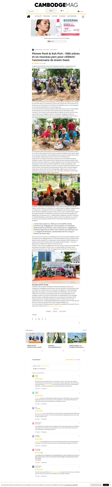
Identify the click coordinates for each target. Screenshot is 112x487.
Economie (34, 314)
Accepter (106, 485)
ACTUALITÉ (38, 16)
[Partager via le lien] (42, 319)
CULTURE (54, 16)
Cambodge (48, 311)
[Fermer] (110, 485)
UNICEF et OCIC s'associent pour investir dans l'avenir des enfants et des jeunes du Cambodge (34, 346)
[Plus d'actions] (79, 49)
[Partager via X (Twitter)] (35, 319)
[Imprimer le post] (45, 319)
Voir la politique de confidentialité (71, 485)
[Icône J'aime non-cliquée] (36, 388)
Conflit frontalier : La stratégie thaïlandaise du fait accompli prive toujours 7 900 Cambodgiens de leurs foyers (76, 346)
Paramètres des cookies (96, 485)
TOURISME (62, 16)
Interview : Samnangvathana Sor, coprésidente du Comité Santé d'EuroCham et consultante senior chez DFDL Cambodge (55, 346)
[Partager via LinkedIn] (39, 319)
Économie (55, 311)
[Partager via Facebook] (32, 319)
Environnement (62, 311)
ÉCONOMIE (46, 16)
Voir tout (84, 330)
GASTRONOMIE (71, 16)
